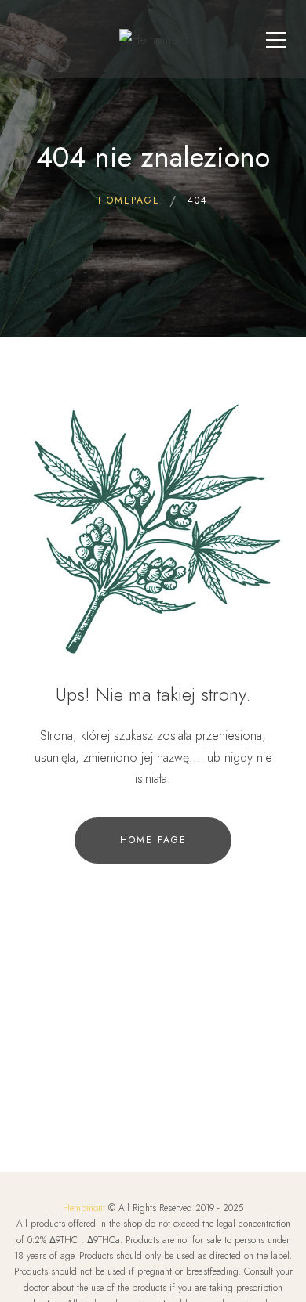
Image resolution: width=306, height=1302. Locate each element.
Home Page (153, 840)
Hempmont (84, 1208)
